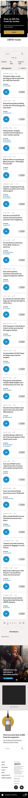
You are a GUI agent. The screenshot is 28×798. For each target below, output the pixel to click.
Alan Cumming (7, 553)
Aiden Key (6, 281)
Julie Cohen (7, 254)
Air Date (11, 62)
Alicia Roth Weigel (8, 252)
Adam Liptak (7, 225)
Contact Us (16, 783)
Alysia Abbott (7, 85)
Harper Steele (7, 141)
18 (20, 623)
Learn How (9, 678)
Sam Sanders (7, 446)
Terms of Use (17, 781)
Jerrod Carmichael (9, 498)
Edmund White (7, 113)
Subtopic (4, 62)
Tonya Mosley (7, 197)
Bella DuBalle (7, 390)
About (3, 772)
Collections (5, 767)
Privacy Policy (17, 778)
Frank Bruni (7, 525)
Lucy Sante (7, 196)
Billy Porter (7, 580)
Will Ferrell (7, 140)
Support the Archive (6, 777)
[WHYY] (17, 764)
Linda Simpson (7, 335)
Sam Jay (6, 473)
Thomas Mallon (8, 417)
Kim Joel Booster (8, 444)
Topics (3, 764)
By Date (3, 770)
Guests (3, 762)
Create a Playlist (6, 775)
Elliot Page (7, 308)
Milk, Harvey (5, 637)
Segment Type (21, 62)
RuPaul (6, 169)
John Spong (7, 607)
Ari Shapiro (7, 362)
